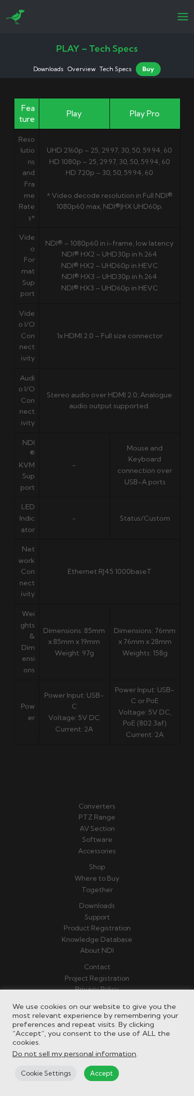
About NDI (97, 950)
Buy (148, 69)
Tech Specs (115, 69)
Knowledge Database (97, 939)
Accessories (97, 851)
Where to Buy (97, 878)
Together (97, 890)
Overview (82, 69)
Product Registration (97, 928)
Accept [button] (101, 1073)
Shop (97, 867)
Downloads (48, 69)
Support (97, 917)
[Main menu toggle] (183, 17)
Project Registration (97, 978)
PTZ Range (97, 817)
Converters (97, 806)
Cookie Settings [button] (46, 1073)
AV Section (97, 828)
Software (97, 839)
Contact (97, 967)
